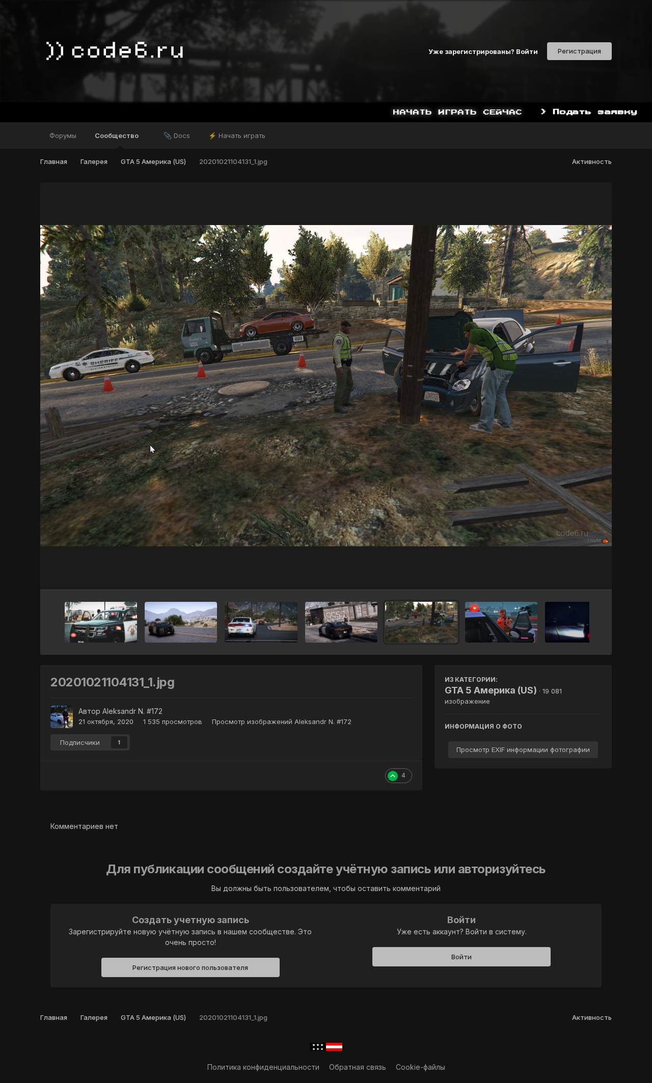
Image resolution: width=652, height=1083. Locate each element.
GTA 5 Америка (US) (491, 690)
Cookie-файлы (420, 1067)
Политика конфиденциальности (263, 1067)
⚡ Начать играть (236, 135)
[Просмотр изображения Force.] (101, 622)
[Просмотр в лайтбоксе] (326, 385)
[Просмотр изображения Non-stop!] (261, 622)
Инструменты (565, 571)
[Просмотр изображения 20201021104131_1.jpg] (421, 622)
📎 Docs (177, 135)
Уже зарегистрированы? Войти (483, 51)
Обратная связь (357, 1067)
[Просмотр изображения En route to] (581, 622)
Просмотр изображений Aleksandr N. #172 (281, 721)
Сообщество (117, 135)
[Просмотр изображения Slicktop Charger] (341, 622)
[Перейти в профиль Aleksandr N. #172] (61, 717)
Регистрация (579, 51)
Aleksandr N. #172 (132, 711)
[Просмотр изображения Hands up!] (501, 622)
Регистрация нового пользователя (190, 967)
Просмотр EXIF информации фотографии (523, 749)
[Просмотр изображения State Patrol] (181, 622)
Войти (461, 957)
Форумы (62, 135)
